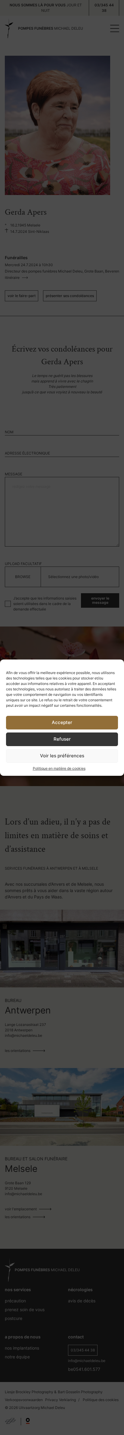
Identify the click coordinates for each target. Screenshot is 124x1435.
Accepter (62, 722)
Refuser (62, 739)
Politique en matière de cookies (59, 768)
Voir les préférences (62, 756)
